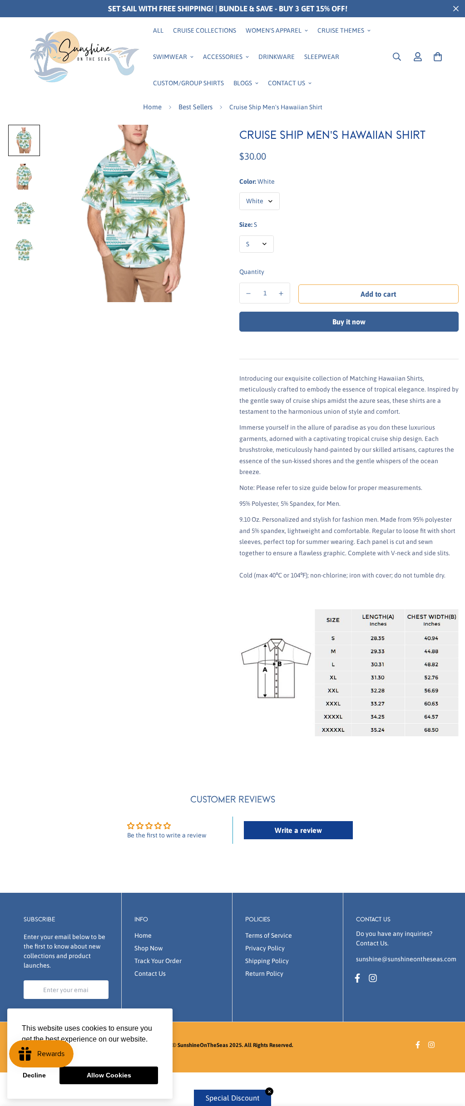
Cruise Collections (204, 30)
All (158, 30)
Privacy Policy (265, 948)
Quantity (251, 271)
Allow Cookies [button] (109, 1075)
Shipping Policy (267, 960)
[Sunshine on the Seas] (83, 56)
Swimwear (170, 56)
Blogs (242, 82)
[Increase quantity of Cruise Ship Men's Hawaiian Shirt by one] (281, 293)
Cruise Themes (340, 30)
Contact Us (286, 82)
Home (152, 107)
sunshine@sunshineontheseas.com (406, 959)
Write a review (298, 830)
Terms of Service (268, 935)
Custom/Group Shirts (188, 82)
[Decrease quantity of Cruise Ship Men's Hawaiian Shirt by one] (248, 293)
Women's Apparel (274, 30)
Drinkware (276, 56)
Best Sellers (195, 107)
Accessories (222, 56)
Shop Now (148, 948)
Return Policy (264, 973)
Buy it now (349, 322)
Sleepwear (321, 56)
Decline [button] (34, 1075)
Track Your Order (158, 960)
